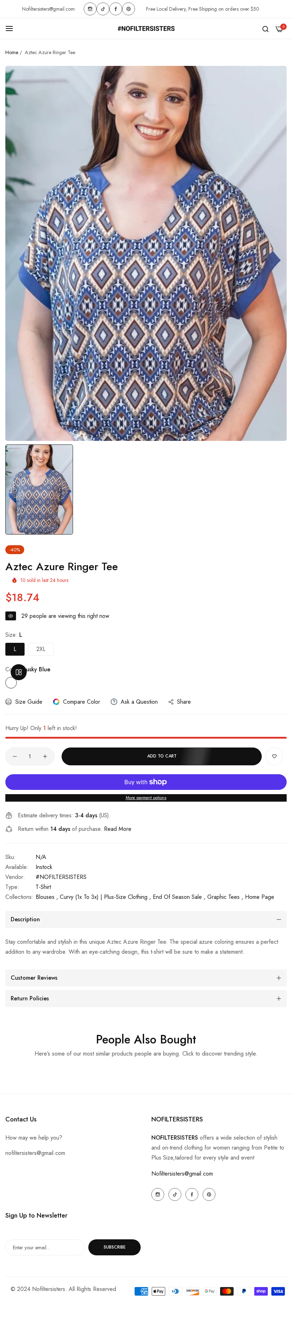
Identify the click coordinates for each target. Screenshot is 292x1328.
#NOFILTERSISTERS (61, 877)
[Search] (265, 28)
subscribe (115, 1247)
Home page (259, 897)
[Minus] (15, 756)
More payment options (146, 798)
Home (11, 52)
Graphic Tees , (225, 897)
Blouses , (47, 897)
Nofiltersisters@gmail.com (182, 1174)
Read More (117, 829)
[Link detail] (90, 8)
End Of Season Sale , (179, 897)
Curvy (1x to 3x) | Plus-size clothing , (105, 897)
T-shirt (43, 887)
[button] (274, 756)
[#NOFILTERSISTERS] (146, 28)
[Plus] (45, 756)
